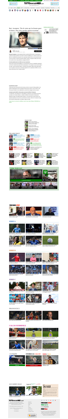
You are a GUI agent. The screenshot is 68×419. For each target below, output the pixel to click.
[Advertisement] (51, 66)
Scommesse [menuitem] (47, 7)
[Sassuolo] (50, 10)
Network (11, 0)
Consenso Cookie (31, 411)
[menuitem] (9, 8)
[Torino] (53, 10)
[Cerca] (59, 8)
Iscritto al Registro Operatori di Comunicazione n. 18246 (16, 406)
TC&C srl (13, 402)
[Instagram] (49, 0)
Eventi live (15, 0)
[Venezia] (58, 10)
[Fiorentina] (20, 10)
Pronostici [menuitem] (52, 7)
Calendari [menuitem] (42, 7)
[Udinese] (56, 10)
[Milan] (38, 10)
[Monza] (40, 10)
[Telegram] (52, 0)
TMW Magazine (27, 0)
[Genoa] (25, 10)
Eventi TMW (30, 403)
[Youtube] (51, 0)
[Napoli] (43, 10)
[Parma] (45, 10)
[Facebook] (44, 0)
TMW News (32, 0)
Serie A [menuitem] (15, 7)
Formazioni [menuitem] (38, 7)
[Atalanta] (10, 10)
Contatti (29, 407)
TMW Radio (22, 0)
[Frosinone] (23, 10)
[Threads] (48, 0)
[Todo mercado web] (56, 0)
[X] (46, 0)
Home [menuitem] (12, 7)
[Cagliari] (15, 10)
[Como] (17, 10)
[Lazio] (33, 10)
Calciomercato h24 (37, 0)
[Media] (54, 0)
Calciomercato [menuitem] (26, 7)
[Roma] (48, 10)
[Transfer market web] (58, 0)
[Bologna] (12, 10)
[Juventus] (30, 10)
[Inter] (28, 10)
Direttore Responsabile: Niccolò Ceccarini (16, 404)
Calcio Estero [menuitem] (32, 7)
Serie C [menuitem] (22, 7)
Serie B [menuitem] (18, 7)
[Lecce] (35, 10)
